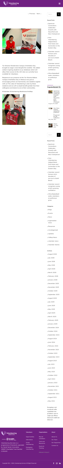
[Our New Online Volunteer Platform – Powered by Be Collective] (50, 108)
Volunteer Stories (53, 245)
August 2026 (52, 254)
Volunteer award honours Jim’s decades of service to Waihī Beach (53, 56)
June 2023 (51, 368)
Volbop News (52, 237)
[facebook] (53, 463)
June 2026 (51, 261)
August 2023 (52, 360)
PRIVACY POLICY (44, 452)
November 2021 (53, 386)
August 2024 (52, 338)
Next (38, 13)
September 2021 (53, 393)
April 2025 (51, 313)
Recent (55, 87)
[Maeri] (50, 124)
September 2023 (53, 357)
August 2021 (52, 397)
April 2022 (51, 379)
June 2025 (51, 305)
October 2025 (52, 291)
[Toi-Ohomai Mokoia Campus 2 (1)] (13, 95)
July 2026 (51, 258)
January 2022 (52, 382)
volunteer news (53, 241)
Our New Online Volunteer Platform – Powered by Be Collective (56, 113)
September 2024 (53, 335)
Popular (50, 87)
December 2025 (53, 283)
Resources (51, 226)
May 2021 (51, 401)
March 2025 (52, 316)
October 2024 (52, 331)
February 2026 (53, 276)
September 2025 (53, 294)
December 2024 (53, 327)
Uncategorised (53, 230)
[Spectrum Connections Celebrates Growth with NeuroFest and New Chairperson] (50, 91)
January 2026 (52, 280)
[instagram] (57, 463)
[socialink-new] (9, 436)
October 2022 (52, 375)
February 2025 (53, 320)
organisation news (52, 222)
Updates (51, 234)
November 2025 (53, 287)
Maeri (55, 124)
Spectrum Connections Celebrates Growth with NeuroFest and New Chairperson (56, 96)
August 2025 (52, 298)
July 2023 (51, 364)
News (50, 217)
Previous (32, 13)
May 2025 (51, 309)
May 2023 (51, 371)
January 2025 (52, 324)
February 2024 (53, 346)
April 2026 (51, 269)
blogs (50, 209)
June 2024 (51, 342)
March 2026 (52, 272)
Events (50, 213)
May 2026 (51, 265)
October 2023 (52, 353)
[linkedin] (60, 463)
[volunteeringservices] (11, 2)
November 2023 (53, 349)
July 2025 (51, 302)
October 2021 (52, 390)
